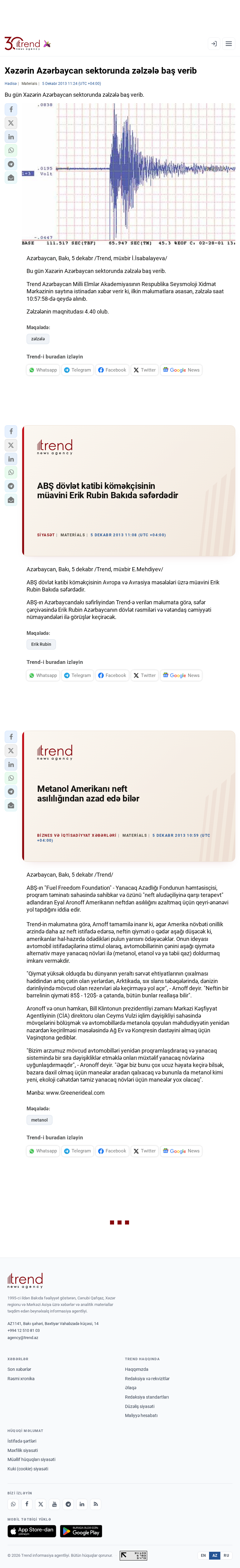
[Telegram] (68, 1504)
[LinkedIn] (82, 1504)
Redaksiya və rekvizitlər (147, 1378)
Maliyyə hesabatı (141, 1415)
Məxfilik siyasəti (23, 1450)
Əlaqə (130, 1387)
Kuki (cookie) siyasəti (28, 1468)
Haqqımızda (136, 1369)
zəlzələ (38, 338)
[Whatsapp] (13, 1504)
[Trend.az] (28, 44)
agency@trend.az (23, 1337)
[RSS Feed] (95, 1504)
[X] (40, 1504)
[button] (11, 109)
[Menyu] (228, 43)
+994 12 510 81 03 (24, 1330)
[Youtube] (54, 1504)
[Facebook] (26, 1504)
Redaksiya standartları (147, 1397)
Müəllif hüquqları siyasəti (31, 1459)
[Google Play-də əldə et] (81, 1531)
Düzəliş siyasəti (139, 1406)
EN (203, 1555)
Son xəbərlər (19, 1369)
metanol (39, 1120)
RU (226, 1555)
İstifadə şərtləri (22, 1441)
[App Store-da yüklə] (32, 1531)
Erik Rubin (41, 644)
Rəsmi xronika (21, 1378)
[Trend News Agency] (25, 1280)
